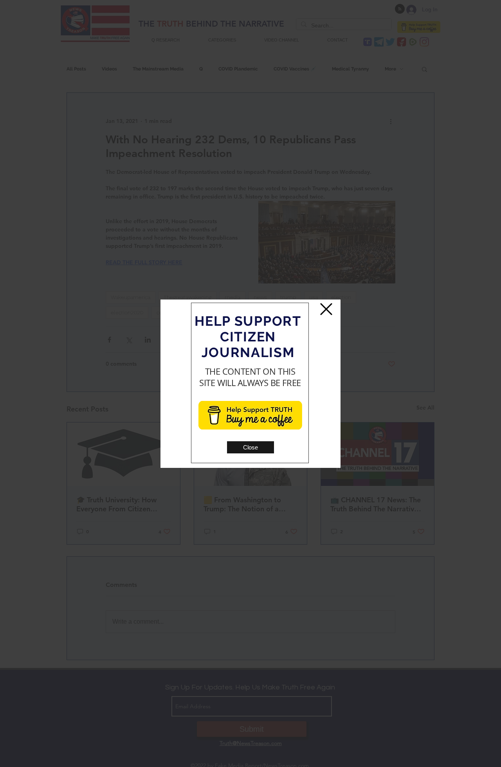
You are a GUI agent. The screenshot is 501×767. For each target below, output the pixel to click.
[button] (250, 447)
